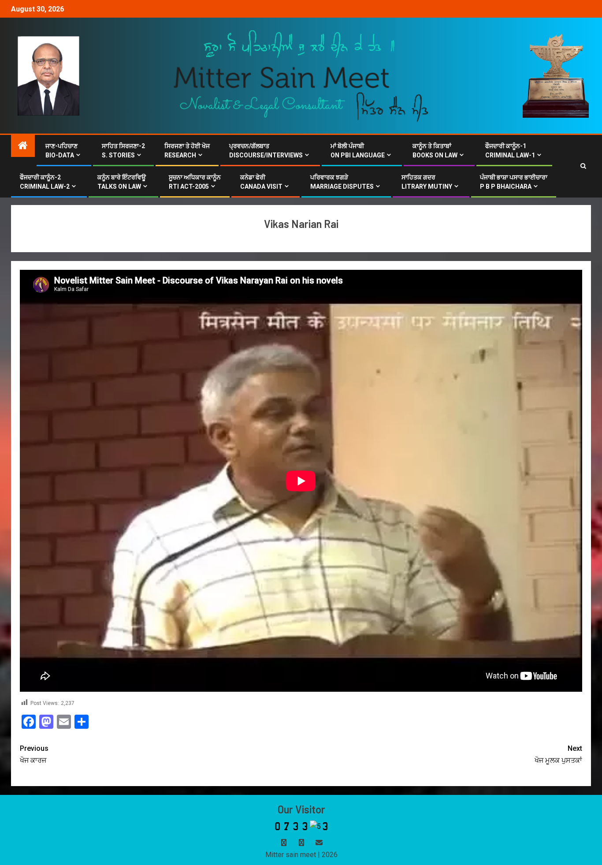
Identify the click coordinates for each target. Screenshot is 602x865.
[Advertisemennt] (301, 75)
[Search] (583, 166)
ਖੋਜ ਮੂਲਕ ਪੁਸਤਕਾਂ (558, 754)
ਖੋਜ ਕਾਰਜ (34, 754)
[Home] (23, 146)
